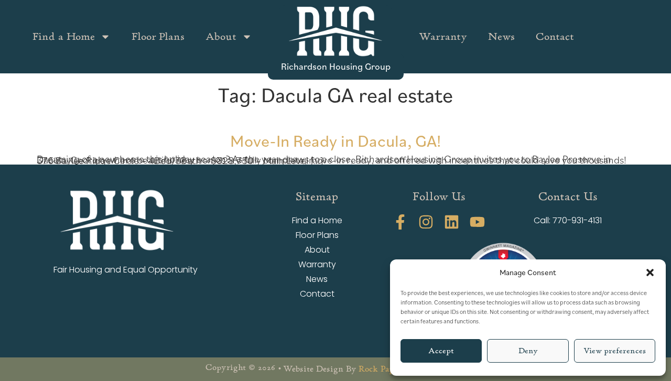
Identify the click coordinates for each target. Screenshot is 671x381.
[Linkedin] (451, 222)
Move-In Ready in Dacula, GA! (335, 140)
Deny (528, 351)
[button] (650, 272)
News (501, 36)
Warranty (443, 36)
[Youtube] (477, 222)
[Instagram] (426, 222)
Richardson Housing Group (336, 66)
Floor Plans (158, 36)
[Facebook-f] (400, 222)
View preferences (614, 351)
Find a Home (64, 36)
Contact (555, 36)
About (220, 36)
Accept (441, 351)
